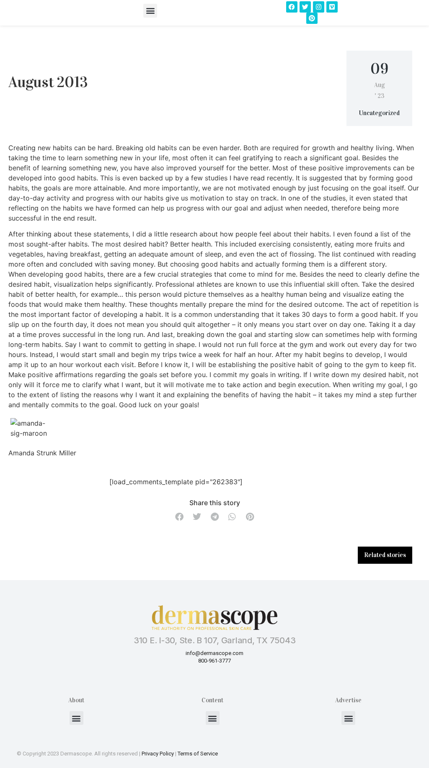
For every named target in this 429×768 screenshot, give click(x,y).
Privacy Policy (158, 753)
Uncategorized (379, 113)
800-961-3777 (214, 661)
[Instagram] (318, 7)
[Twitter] (305, 7)
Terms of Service (198, 753)
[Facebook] (291, 7)
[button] (150, 11)
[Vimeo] (332, 7)
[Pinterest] (312, 18)
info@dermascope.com (214, 653)
